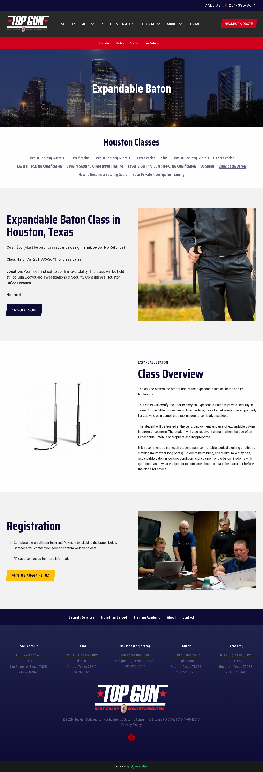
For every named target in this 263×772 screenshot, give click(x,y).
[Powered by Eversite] (139, 767)
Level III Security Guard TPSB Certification (203, 158)
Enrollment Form (31, 575)
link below (94, 247)
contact (31, 559)
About (171, 617)
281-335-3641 (44, 259)
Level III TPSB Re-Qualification (39, 166)
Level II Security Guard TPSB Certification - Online (131, 158)
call (50, 271)
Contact (195, 24)
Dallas (120, 43)
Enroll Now (24, 310)
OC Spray (207, 166)
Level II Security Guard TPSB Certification (59, 158)
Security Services (81, 617)
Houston (105, 43)
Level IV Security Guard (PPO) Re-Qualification (162, 166)
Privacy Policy (131, 725)
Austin (134, 43)
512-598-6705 (186, 672)
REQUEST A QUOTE (239, 24)
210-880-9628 (29, 672)
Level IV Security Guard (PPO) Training (95, 166)
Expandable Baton (232, 166)
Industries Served (114, 617)
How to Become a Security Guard (103, 174)
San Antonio (152, 43)
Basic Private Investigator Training (158, 174)
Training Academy (147, 617)
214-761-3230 (82, 672)
